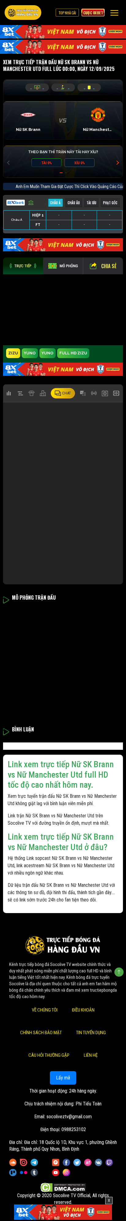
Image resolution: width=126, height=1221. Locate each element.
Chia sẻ (109, 266)
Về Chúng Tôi (44, 1010)
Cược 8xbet (93, 12)
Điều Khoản (83, 1010)
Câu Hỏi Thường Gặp (48, 1055)
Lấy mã (63, 1078)
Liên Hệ (91, 1055)
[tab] (23, 265)
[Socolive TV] (23, 12)
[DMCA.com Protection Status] (63, 1187)
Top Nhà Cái (67, 12)
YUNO (30, 353)
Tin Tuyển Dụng (91, 1032)
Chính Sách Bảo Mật (41, 1032)
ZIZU (13, 353)
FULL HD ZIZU (73, 353)
